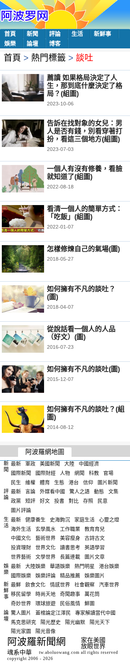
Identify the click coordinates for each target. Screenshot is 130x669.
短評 (30, 501)
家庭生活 (84, 519)
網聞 (79, 473)
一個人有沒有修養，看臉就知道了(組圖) (84, 173)
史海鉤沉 (60, 519)
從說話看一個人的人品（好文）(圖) (81, 333)
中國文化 (21, 538)
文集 (113, 491)
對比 (74, 501)
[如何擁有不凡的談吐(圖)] (33, 379)
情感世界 (60, 584)
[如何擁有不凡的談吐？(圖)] (33, 299)
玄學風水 (45, 528)
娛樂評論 (45, 575)
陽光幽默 (75, 622)
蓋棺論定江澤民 (53, 613)
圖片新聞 (108, 482)
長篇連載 (70, 557)
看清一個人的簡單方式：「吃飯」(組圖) (84, 213)
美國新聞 (50, 463)
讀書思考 (70, 547)
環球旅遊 (45, 603)
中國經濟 (89, 463)
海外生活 (21, 528)
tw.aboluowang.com (59, 652)
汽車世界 (109, 584)
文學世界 (45, 557)
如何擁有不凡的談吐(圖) (83, 369)
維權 (30, 482)
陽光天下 (100, 622)
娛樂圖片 (94, 575)
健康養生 (35, 519)
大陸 (69, 463)
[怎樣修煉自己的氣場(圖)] (33, 259)
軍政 (30, 463)
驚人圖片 (21, 613)
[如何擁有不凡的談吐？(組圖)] (33, 419)
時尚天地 (45, 594)
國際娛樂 (21, 575)
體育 (45, 482)
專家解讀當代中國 (95, 613)
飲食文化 (35, 584)
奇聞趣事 (70, 594)
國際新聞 (21, 473)
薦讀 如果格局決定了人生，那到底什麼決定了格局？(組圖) (84, 85)
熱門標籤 (48, 57)
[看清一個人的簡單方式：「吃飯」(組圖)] (33, 219)
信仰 (88, 482)
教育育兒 (94, 528)
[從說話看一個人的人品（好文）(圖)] (33, 339)
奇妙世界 (21, 603)
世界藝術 (21, 557)
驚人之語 (79, 491)
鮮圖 (89, 603)
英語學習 (94, 547)
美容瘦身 (70, 538)
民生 (16, 482)
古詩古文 (94, 538)
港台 (74, 482)
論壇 (32, 43)
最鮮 (16, 584)
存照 (88, 501)
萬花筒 (92, 594)
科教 (94, 473)
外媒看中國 (52, 491)
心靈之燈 (109, 519)
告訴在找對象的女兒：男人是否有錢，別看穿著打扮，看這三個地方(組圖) (84, 131)
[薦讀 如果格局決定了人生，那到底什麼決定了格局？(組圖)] (33, 88)
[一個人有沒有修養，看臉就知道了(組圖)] (33, 179)
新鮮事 (102, 34)
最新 (16, 463)
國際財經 (45, 473)
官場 (108, 473)
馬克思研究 (23, 622)
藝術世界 (45, 538)
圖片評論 (21, 510)
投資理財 (21, 547)
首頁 (10, 34)
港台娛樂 (109, 566)
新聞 (32, 34)
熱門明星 (84, 566)
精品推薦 (70, 575)
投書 (59, 501)
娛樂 (10, 43)
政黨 (16, 501)
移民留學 (21, 594)
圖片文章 (94, 557)
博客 (55, 43)
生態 (59, 482)
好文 (45, 501)
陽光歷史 (50, 622)
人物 (65, 473)
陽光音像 (45, 631)
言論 (30, 491)
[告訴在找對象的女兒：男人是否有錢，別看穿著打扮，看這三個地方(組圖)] (33, 134)
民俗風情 (70, 603)
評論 (55, 34)
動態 (99, 491)
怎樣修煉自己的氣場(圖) (83, 249)
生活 (77, 34)
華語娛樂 (60, 566)
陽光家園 (21, 631)
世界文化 (45, 547)
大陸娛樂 (35, 566)
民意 (103, 501)
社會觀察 (84, 584)
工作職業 (70, 528)
